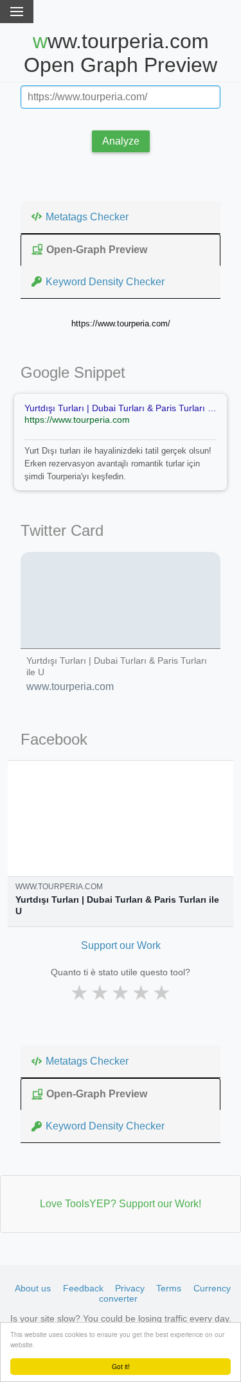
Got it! (121, 1366)
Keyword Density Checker (105, 281)
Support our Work (121, 945)
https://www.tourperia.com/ (120, 323)
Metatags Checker (87, 216)
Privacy (130, 1288)
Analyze (120, 141)
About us (33, 1288)
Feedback (83, 1288)
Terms (168, 1288)
